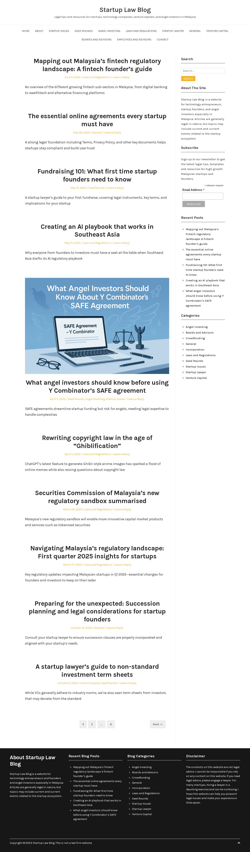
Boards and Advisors (97, 39)
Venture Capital (217, 31)
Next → (157, 724)
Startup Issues (59, 31)
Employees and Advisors (134, 39)
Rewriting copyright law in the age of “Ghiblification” (97, 442)
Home (25, 31)
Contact (162, 39)
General (195, 31)
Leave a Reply (121, 77)
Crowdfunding (195, 338)
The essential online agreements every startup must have (97, 120)
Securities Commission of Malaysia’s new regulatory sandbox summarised (97, 497)
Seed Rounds (84, 31)
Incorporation (195, 349)
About (39, 31)
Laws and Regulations (141, 31)
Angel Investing (109, 31)
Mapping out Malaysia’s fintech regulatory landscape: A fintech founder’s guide (97, 65)
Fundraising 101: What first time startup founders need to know (97, 175)
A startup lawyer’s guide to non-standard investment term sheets (97, 671)
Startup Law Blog (125, 10)
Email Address (193, 190)
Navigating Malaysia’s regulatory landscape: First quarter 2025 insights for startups (97, 552)
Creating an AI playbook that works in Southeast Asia (97, 231)
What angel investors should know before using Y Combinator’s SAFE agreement (97, 386)
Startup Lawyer (173, 31)
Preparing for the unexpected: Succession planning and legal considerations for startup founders (97, 611)
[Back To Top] (239, 843)
